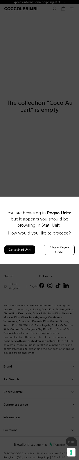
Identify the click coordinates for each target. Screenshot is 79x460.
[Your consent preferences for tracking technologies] (71, 452)
